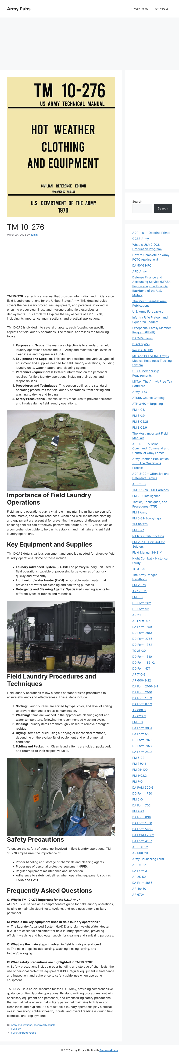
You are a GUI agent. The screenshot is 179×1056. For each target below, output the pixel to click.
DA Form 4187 (142, 841)
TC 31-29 (139, 569)
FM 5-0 (137, 597)
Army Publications (21, 1024)
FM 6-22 (138, 758)
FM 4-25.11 (140, 409)
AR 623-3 (139, 716)
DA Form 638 (141, 817)
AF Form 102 (141, 621)
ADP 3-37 (139, 484)
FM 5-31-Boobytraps (23, 1032)
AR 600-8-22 (141, 680)
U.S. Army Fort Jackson (148, 311)
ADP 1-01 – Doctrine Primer (151, 233)
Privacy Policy (139, 8)
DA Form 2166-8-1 (145, 686)
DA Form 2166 (142, 692)
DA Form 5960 (142, 829)
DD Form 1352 (142, 644)
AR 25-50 (139, 877)
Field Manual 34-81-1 (147, 552)
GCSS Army (140, 238)
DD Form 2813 (142, 633)
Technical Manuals (44, 1024)
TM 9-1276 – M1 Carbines (150, 490)
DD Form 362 (141, 603)
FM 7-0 (137, 781)
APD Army (139, 271)
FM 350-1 (139, 763)
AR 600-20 (140, 853)
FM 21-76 (139, 585)
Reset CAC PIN (142, 350)
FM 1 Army (139, 512)
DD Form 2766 (142, 639)
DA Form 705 (141, 805)
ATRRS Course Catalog (148, 398)
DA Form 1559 (142, 627)
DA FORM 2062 (143, 835)
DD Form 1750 (142, 793)
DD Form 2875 (142, 740)
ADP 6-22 (139, 865)
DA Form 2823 (142, 752)
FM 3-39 (138, 415)
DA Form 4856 (142, 882)
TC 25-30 (139, 650)
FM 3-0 (137, 722)
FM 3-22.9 (139, 427)
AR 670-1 (139, 894)
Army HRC (139, 392)
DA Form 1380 (142, 823)
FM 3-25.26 (140, 421)
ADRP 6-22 (140, 847)
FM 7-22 (138, 811)
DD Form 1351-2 (143, 662)
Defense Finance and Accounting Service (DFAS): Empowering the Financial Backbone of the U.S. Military (151, 286)
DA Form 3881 (142, 728)
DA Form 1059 (142, 698)
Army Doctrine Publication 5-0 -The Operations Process (150, 463)
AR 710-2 (138, 674)
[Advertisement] (89, 42)
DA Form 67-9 (142, 704)
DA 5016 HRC (141, 265)
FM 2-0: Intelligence (146, 496)
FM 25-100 (140, 769)
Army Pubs (19, 8)
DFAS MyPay (141, 344)
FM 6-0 (137, 799)
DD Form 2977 (142, 746)
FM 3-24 (16, 1028)
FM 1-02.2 (139, 775)
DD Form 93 (140, 609)
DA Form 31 (140, 871)
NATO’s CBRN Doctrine (148, 536)
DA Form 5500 (142, 734)
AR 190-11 (139, 591)
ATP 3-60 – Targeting (147, 403)
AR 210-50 (139, 615)
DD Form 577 (141, 668)
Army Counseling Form (148, 859)
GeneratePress (108, 1050)
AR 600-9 (139, 710)
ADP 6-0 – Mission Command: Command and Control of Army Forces (150, 448)
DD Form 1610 (142, 656)
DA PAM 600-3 (143, 787)
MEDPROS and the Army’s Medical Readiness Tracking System (152, 360)
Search (137, 201)
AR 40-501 (140, 888)
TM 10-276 (140, 524)
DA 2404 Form (142, 338)
